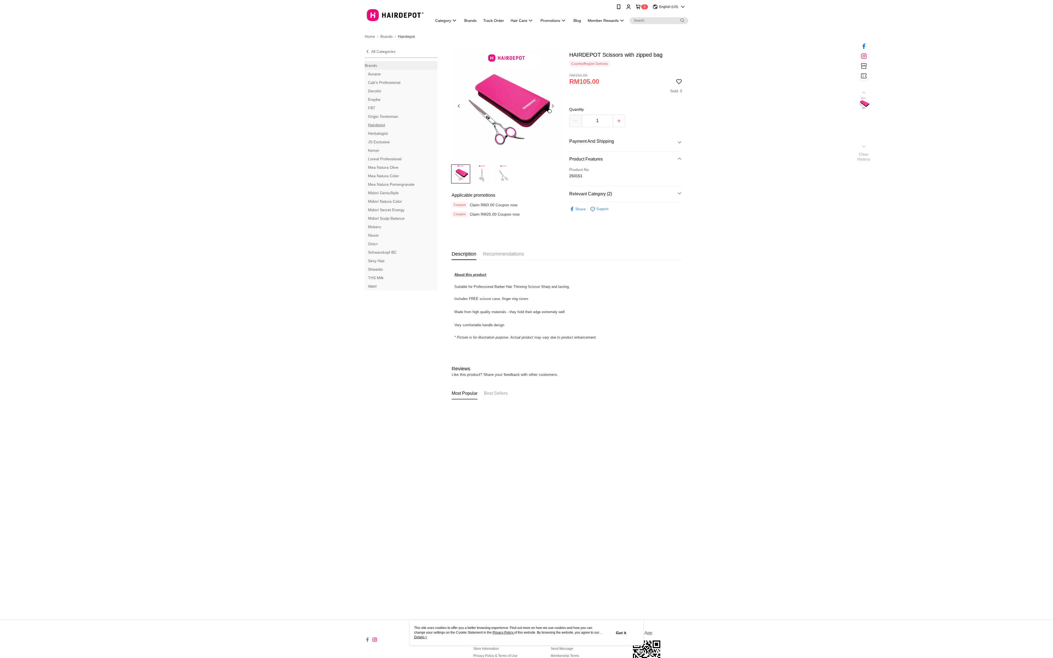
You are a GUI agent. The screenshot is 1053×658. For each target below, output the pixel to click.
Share (580, 209)
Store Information (486, 649)
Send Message (562, 649)
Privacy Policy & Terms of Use (495, 656)
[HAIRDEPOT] (395, 14)
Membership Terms (565, 656)
